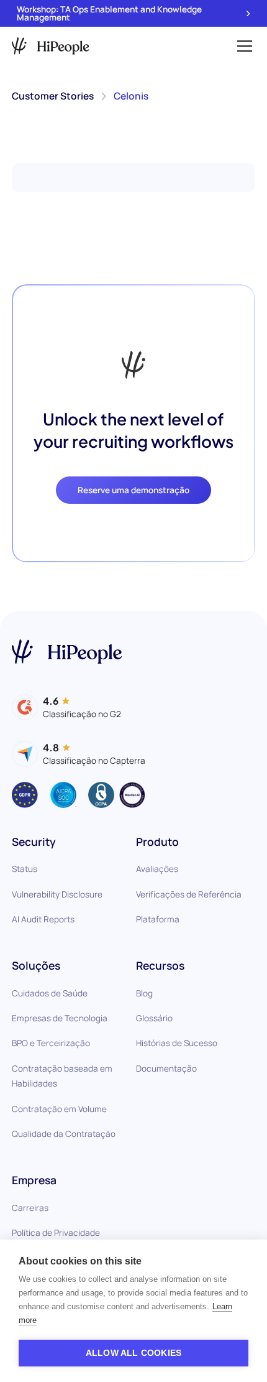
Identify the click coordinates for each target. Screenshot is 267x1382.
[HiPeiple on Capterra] (78, 754)
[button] (242, 46)
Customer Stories (53, 96)
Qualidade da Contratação (63, 1133)
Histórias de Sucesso (176, 1043)
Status (24, 868)
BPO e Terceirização (51, 1043)
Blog (144, 993)
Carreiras (30, 1207)
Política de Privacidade (56, 1232)
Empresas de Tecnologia (59, 1018)
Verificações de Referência (189, 894)
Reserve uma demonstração (133, 490)
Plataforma (157, 919)
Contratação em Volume (59, 1109)
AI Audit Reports (43, 919)
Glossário (154, 1018)
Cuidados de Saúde (50, 993)
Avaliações (157, 868)
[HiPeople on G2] (66, 707)
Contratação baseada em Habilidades (62, 1076)
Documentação (166, 1068)
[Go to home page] (67, 651)
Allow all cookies (133, 1353)
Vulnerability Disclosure (57, 894)
